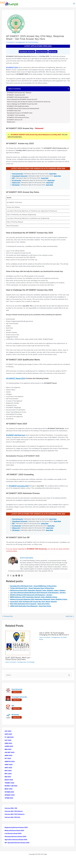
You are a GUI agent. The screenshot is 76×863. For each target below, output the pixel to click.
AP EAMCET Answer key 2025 (16, 95)
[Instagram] (22, 576)
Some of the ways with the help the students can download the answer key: (28, 101)
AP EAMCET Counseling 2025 (19, 486)
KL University (16, 180)
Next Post (70, 616)
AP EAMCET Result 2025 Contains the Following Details (23, 108)
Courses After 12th (11, 808)
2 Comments (10, 42)
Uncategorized (20, 42)
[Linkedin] (13, 576)
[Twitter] (11, 576)
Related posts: (11, 122)
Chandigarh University (27, 51)
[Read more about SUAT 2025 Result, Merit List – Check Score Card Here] (17, 643)
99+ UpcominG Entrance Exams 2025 (17, 842)
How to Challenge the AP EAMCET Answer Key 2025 (22, 104)
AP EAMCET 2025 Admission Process (18, 117)
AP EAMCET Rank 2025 (14, 110)
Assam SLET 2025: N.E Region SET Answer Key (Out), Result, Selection (33, 601)
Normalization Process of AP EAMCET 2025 (19, 113)
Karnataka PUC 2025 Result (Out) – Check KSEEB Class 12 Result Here (33, 586)
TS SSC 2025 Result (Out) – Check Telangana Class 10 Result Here (32, 588)
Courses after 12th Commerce (14, 814)
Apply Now (53, 173)
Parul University (41, 51)
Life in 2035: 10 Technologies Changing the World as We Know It (54, 634)
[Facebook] (8, 576)
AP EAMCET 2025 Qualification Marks (18, 106)
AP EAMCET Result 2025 (15, 378)
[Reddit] (19, 576)
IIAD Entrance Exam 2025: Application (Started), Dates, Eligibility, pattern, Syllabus (37, 590)
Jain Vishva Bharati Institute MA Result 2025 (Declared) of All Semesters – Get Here (38, 592)
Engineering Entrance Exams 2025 (16, 827)
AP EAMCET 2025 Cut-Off (14, 119)
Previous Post (7, 616)
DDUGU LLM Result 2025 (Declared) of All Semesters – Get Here (31, 595)
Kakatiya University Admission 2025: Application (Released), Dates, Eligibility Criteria (38, 599)
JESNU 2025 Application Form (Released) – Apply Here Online (30, 606)
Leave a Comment (10, 662)
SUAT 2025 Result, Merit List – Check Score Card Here (18, 658)
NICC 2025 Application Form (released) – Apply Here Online (30, 604)
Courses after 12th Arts (12, 817)
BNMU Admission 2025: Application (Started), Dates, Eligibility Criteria (33, 597)
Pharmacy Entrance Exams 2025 (15, 836)
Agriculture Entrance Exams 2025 (16, 839)
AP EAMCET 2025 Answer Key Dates (17, 97)
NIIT (13, 178)
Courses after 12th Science (14, 811)
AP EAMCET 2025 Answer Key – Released (19, 92)
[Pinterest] (16, 576)
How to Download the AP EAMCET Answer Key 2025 (22, 99)
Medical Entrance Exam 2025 (14, 830)
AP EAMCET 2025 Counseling (16, 115)
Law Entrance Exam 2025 (13, 833)
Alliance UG (16, 182)
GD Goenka (53, 51)
